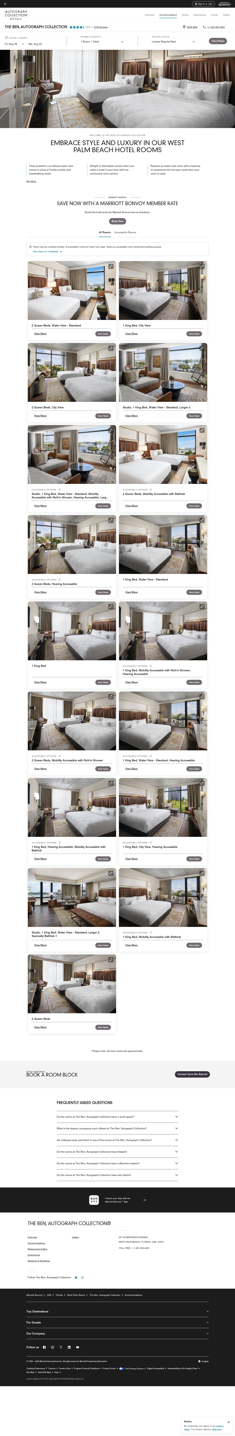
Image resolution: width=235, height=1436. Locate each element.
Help (56, 1372)
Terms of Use (64, 1368)
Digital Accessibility (155, 1368)
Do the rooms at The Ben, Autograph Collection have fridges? (92, 1151)
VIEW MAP (192, 27)
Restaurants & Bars (37, 1249)
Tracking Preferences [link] (35, 1368)
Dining (185, 15)
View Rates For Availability (45, 251)
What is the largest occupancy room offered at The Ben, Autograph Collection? (101, 1128)
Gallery (226, 15)
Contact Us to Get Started (192, 1074)
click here (217, 1429)
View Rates (103, 334)
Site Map (30, 1372)
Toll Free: (134, 1248)
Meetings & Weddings (39, 1261)
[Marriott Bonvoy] (223, 4)
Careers (51, 1368)
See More (31, 181)
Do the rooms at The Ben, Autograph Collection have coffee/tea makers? (98, 1163)
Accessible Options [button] (44, 490)
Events (214, 15)
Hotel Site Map (44, 1372)
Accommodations (168, 15)
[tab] (105, 232)
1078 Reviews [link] (101, 27)
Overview (149, 15)
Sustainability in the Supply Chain (182, 1368)
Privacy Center (109, 1368)
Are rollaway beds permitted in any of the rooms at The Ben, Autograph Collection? (104, 1140)
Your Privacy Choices (134, 1369)
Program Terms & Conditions (86, 1368)
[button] (203, 3)
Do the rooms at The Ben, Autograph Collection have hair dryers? (94, 1175)
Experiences (199, 15)
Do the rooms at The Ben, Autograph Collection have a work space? (95, 1116)
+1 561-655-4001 (216, 27)
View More (40, 333)
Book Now (118, 221)
